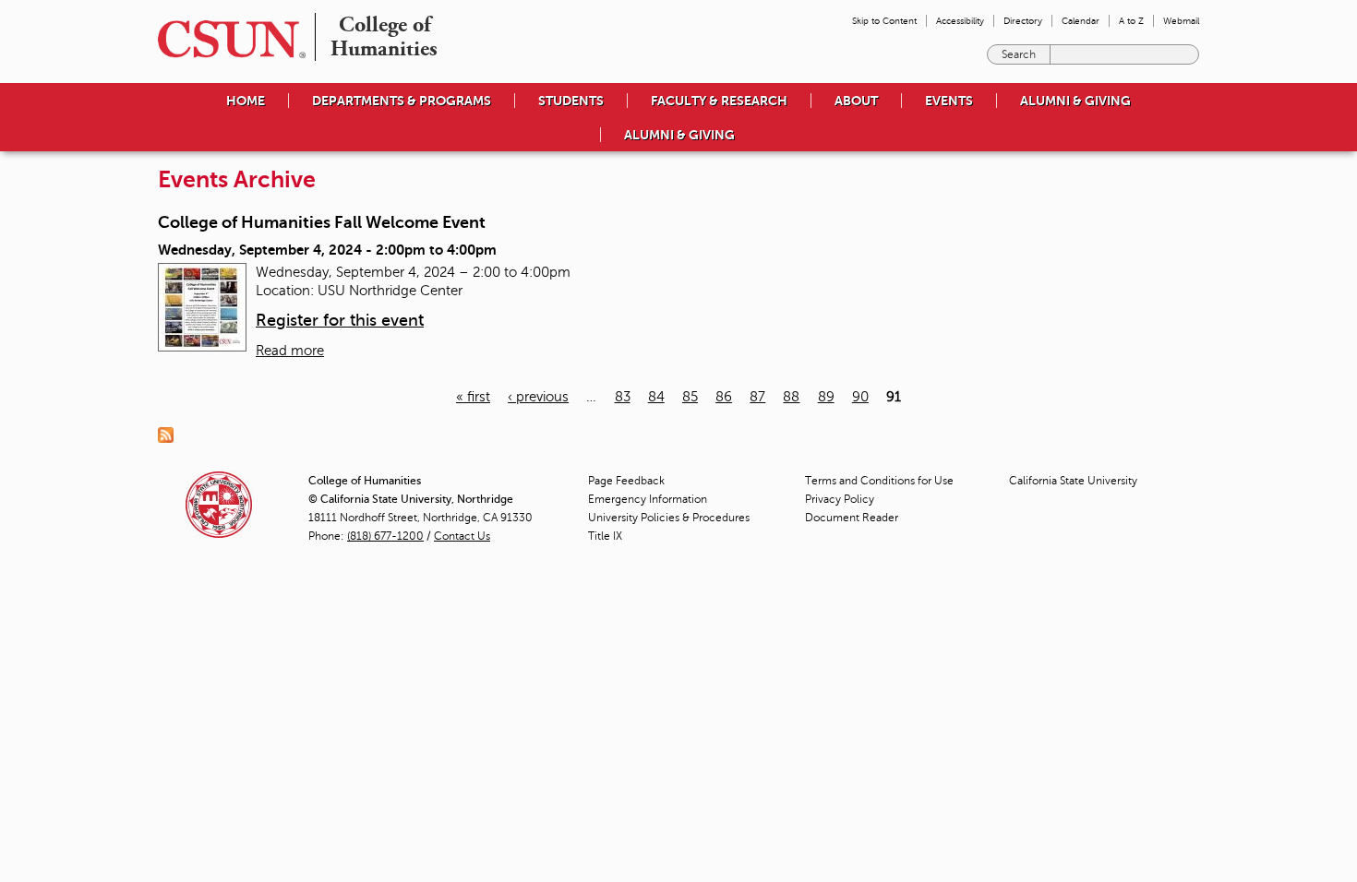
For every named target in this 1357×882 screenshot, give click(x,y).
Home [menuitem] (245, 100)
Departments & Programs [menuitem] (401, 100)
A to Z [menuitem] (1131, 21)
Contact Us (462, 536)
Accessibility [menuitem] (960, 21)
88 (791, 396)
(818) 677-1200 (385, 536)
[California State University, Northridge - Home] (226, 39)
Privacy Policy (839, 499)
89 (826, 396)
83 (622, 396)
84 (656, 396)
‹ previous (538, 396)
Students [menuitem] (571, 100)
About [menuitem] (856, 100)
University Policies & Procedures (669, 517)
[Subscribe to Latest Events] (170, 434)
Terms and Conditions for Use (879, 480)
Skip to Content (884, 21)
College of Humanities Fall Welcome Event (322, 222)
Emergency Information (647, 499)
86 (723, 396)
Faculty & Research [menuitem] (719, 100)
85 (690, 396)
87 (757, 396)
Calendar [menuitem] (1080, 21)
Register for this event (340, 320)
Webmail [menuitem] (1181, 21)
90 (860, 396)
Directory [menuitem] (1022, 21)
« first (473, 396)
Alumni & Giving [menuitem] (1075, 100)
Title (605, 536)
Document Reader (851, 517)
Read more (290, 350)
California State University (1073, 480)
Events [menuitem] (949, 100)
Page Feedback (626, 480)
